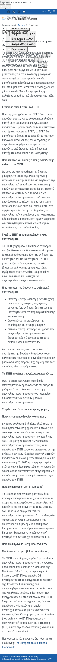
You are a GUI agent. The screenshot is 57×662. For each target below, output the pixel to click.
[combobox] (49, 11)
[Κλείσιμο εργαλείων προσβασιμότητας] (8, 7)
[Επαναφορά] (2, 7)
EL (43, 11)
